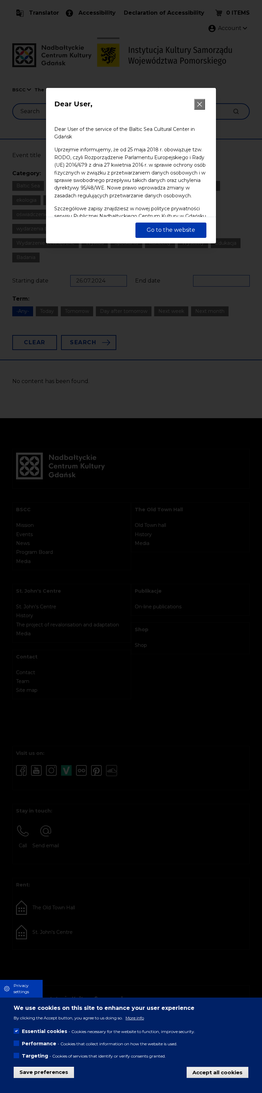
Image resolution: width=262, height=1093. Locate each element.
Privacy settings (21, 988)
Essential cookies (44, 1031)
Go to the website (171, 230)
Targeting (35, 1056)
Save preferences (43, 1072)
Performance (39, 1044)
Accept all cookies (217, 1072)
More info (135, 1017)
